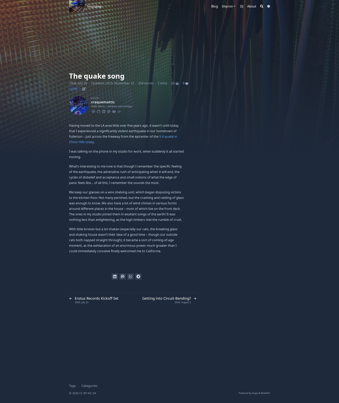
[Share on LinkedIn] (115, 276)
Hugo (255, 393)
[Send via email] (122, 276)
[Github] (98, 111)
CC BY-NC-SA (87, 393)
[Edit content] (84, 88)
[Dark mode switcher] (268, 6)
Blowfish (265, 393)
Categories (89, 386)
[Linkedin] (103, 111)
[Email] (93, 111)
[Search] (261, 6)
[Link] (119, 111)
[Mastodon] (108, 111)
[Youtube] (114, 111)
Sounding (94, 6)
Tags (72, 386)
